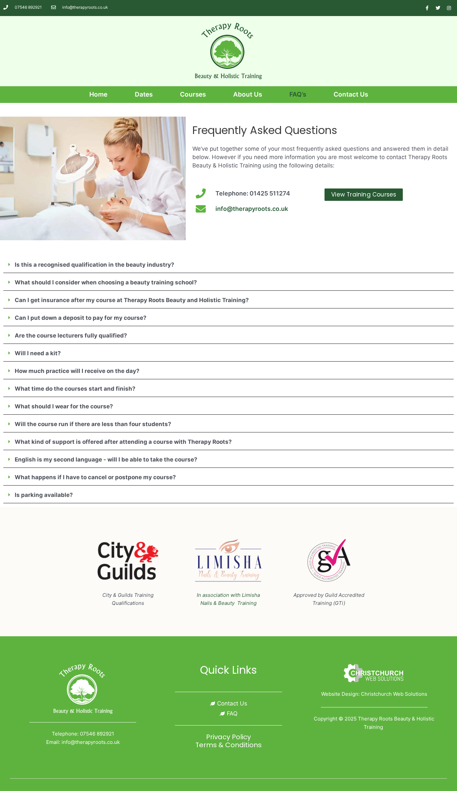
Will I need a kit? (38, 353)
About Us (247, 94)
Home (98, 94)
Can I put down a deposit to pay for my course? (81, 317)
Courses (193, 94)
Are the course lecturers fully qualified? (71, 335)
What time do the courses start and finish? (75, 388)
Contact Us (351, 94)
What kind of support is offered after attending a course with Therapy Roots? (123, 441)
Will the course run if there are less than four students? (93, 424)
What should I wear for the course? (64, 406)
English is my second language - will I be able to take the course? (106, 459)
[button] (228, 265)
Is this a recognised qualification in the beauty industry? (94, 264)
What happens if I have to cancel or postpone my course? (95, 477)
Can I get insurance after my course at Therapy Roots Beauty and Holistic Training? (132, 300)
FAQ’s (297, 94)
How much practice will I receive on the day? (77, 371)
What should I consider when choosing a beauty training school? (106, 282)
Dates (144, 94)
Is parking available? (44, 495)
